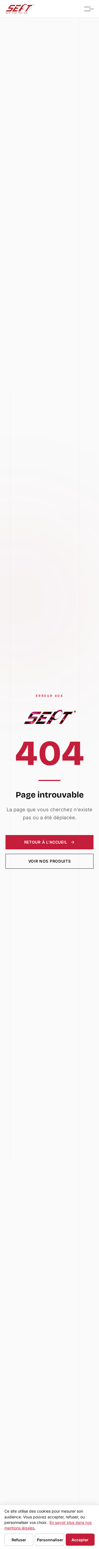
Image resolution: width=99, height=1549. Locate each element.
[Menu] (87, 9)
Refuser (19, 1539)
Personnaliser (50, 1539)
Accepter (80, 1539)
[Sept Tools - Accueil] (20, 9)
